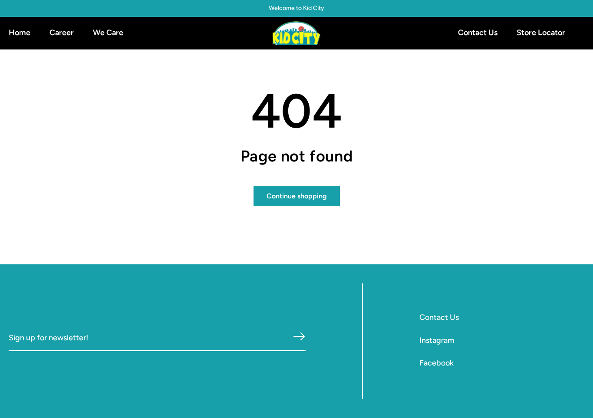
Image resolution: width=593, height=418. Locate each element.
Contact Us (439, 317)
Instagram (436, 340)
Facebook (436, 363)
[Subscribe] (299, 336)
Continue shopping (297, 196)
